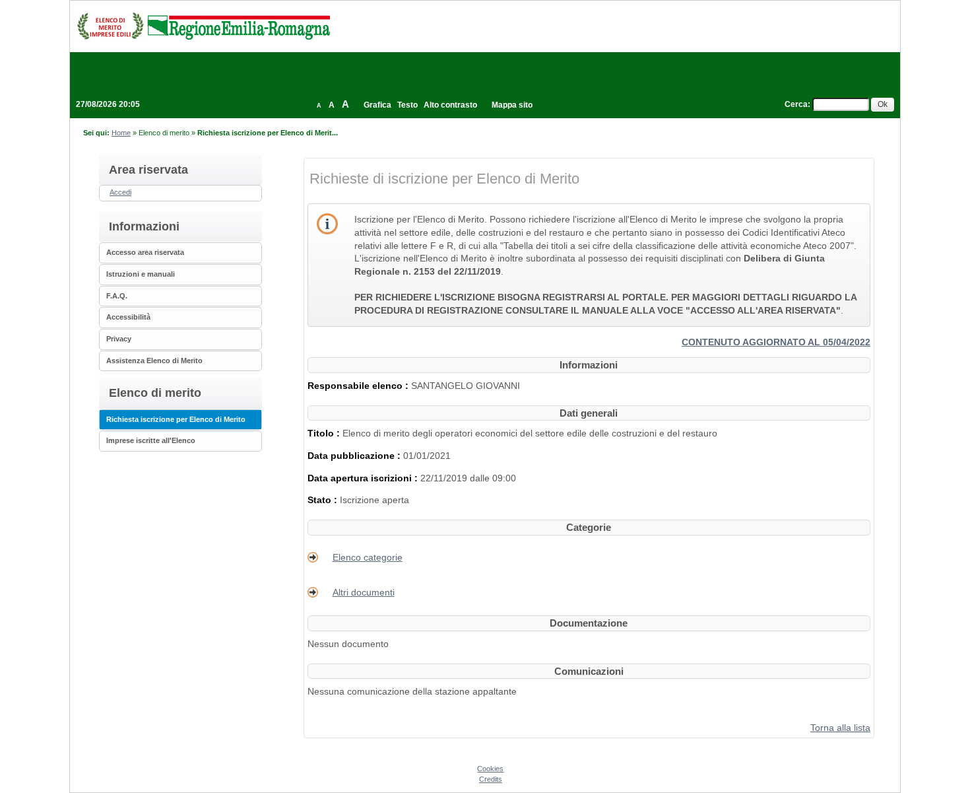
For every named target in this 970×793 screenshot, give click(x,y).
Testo (407, 105)
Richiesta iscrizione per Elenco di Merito (175, 419)
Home (121, 133)
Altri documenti (364, 592)
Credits (490, 779)
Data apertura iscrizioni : (363, 478)
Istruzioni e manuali (140, 274)
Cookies (490, 769)
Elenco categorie (368, 557)
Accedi (120, 192)
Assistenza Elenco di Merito (154, 360)
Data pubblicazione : (355, 455)
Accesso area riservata (145, 252)
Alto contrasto (450, 105)
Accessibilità (128, 317)
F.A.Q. (116, 296)
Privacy (118, 339)
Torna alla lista (840, 727)
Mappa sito (512, 105)
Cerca (796, 104)
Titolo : (324, 433)
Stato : (323, 500)
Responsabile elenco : (359, 385)
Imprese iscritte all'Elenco (150, 440)
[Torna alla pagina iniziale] (203, 26)
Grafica (377, 105)
